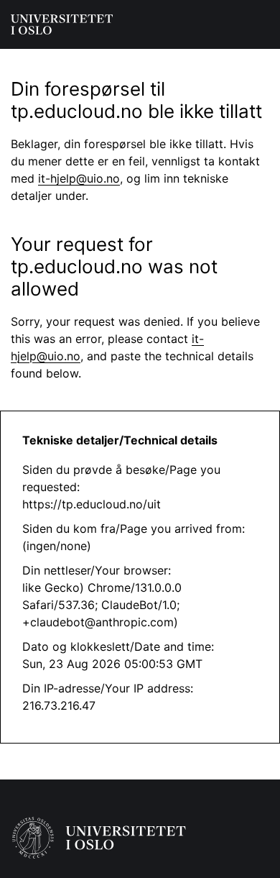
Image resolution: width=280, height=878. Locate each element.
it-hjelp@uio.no (79, 178)
